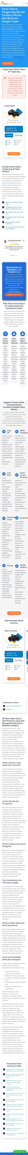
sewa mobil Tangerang (9, 183)
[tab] (9, 135)
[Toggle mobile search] (24, 3)
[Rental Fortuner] (14, 633)
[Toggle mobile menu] (27, 3)
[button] (14, 203)
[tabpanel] (14, 143)
